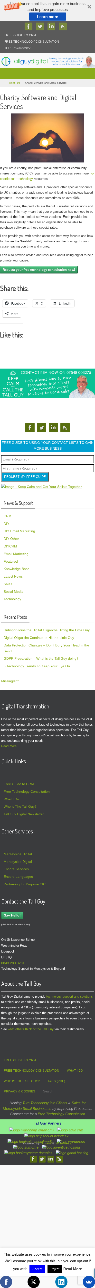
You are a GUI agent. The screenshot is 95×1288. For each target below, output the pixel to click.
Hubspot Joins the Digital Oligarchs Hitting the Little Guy (47, 630)
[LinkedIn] (61, 1282)
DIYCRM (10, 546)
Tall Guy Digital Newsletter (24, 814)
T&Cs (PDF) (56, 1081)
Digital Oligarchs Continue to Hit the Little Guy (39, 638)
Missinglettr (10, 681)
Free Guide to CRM (20, 35)
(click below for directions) (15, 924)
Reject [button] (54, 1269)
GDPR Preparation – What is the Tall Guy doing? (41, 658)
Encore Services (16, 869)
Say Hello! (12, 915)
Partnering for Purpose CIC (25, 884)
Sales (8, 584)
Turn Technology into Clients (44, 1103)
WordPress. (64, 1143)
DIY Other (11, 539)
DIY (6, 524)
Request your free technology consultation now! (39, 270)
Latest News (13, 576)
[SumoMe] (89, 1282)
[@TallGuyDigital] (41, 26)
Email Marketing (16, 554)
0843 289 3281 (13, 963)
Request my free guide (25, 477)
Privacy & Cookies (19, 1091)
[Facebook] (6, 1282)
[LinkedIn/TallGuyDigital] (53, 26)
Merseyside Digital (18, 854)
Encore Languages (18, 877)
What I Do (14, 82)
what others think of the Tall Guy (31, 1029)
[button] (47, 10)
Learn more (47, 16)
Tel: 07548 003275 (18, 48)
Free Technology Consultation (31, 41)
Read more (9, 746)
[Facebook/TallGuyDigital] (30, 26)
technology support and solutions (69, 996)
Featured (11, 561)
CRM (7, 516)
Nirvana (46, 1143)
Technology (12, 599)
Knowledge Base (16, 569)
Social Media (13, 592)
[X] (34, 1282)
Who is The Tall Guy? (20, 806)
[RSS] (64, 26)
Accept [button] (37, 1269)
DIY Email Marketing (19, 531)
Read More (72, 1269)
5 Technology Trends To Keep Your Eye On (37, 666)
